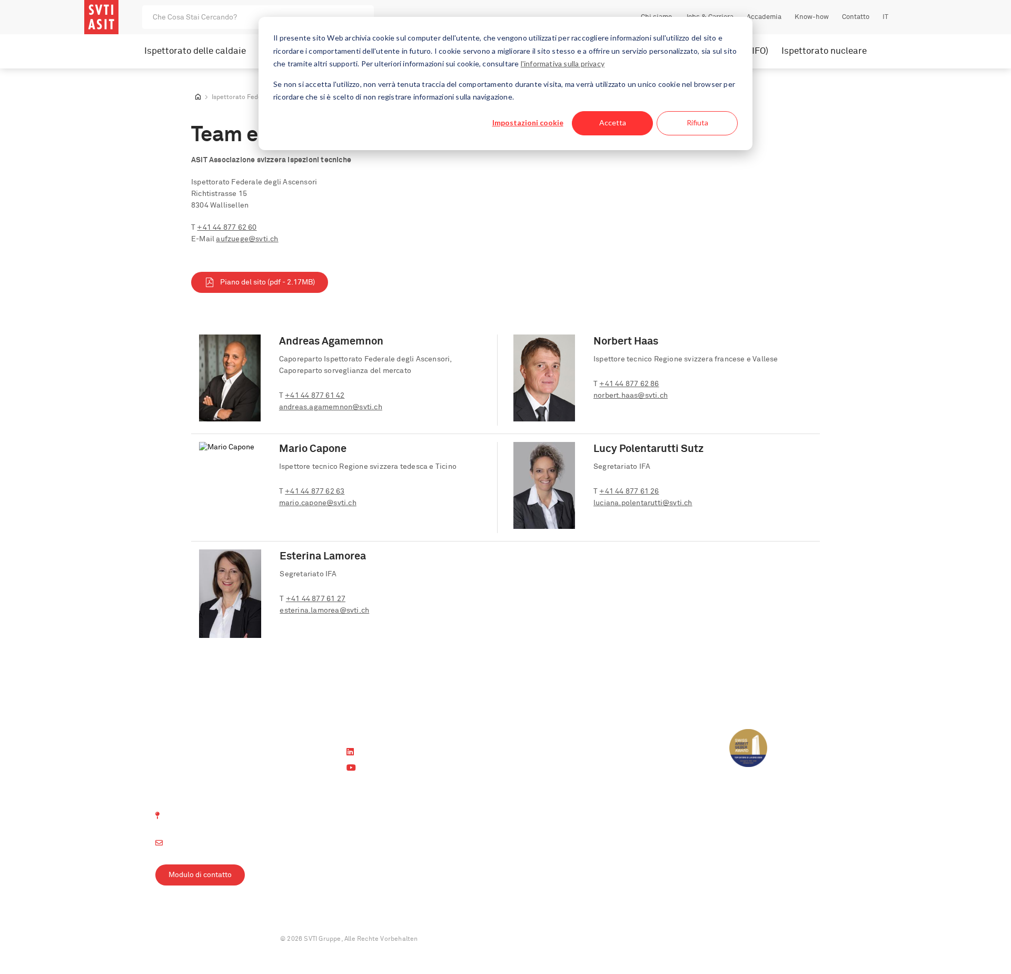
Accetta (612, 122)
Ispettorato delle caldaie (195, 51)
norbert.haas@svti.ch (630, 395)
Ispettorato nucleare (824, 51)
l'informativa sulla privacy (562, 63)
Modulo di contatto (200, 875)
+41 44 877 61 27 (315, 599)
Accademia (764, 17)
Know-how (812, 17)
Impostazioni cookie (527, 122)
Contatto (855, 17)
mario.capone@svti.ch (317, 503)
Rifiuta (697, 122)
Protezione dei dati (231, 939)
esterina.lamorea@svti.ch (324, 610)
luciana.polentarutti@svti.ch (642, 503)
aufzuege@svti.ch (247, 239)
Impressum (172, 939)
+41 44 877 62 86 (629, 384)
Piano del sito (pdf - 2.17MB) (267, 282)
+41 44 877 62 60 (226, 227)
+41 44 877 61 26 (629, 491)
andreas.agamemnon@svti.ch (330, 407)
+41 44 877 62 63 (314, 491)
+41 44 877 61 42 (314, 395)
